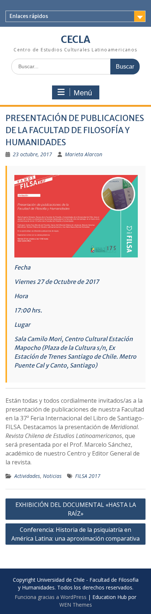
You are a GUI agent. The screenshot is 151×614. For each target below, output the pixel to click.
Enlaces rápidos (29, 16)
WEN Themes (75, 604)
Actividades (27, 475)
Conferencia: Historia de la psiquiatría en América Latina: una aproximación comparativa (75, 534)
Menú (83, 93)
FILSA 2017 (87, 475)
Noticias (52, 475)
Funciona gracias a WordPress (50, 596)
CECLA (75, 39)
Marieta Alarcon (83, 154)
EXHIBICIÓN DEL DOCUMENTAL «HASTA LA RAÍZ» (75, 509)
